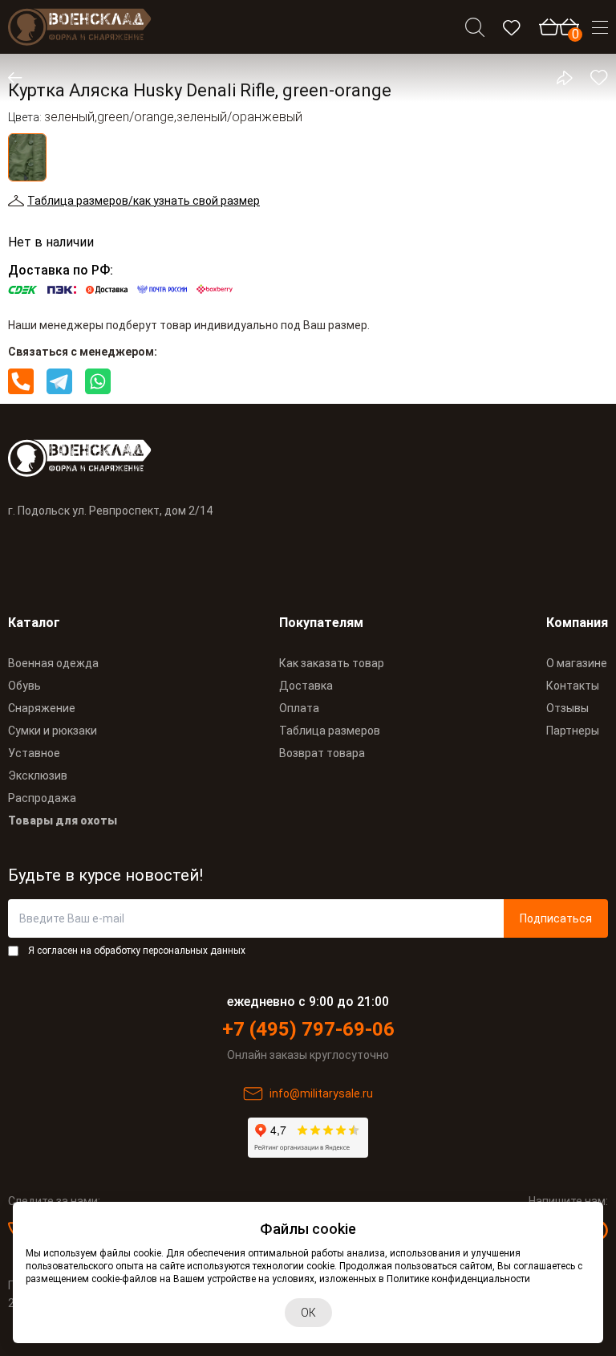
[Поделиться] (555, 78)
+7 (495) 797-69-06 (308, 1029)
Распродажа (42, 798)
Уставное (34, 753)
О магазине (576, 663)
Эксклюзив (37, 775)
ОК (308, 1312)
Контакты (572, 685)
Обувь (24, 685)
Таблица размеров (329, 730)
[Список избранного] (511, 27)
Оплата (299, 708)
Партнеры (572, 730)
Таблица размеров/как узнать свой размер (143, 200)
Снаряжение (41, 708)
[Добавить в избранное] (590, 78)
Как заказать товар (331, 663)
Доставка (306, 685)
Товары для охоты (62, 820)
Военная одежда (53, 663)
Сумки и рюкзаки (52, 730)
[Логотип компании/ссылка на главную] (80, 27)
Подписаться (556, 918)
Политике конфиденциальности (458, 1279)
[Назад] (25, 78)
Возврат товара (322, 753)
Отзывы (567, 708)
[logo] (308, 458)
